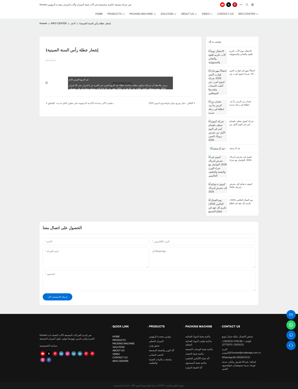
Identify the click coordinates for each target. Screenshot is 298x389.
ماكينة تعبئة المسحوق (196, 363)
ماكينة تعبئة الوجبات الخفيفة (199, 349)
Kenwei (43, 23)
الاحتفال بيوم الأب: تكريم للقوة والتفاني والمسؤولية (241, 52)
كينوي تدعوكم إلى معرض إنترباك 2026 (240, 185)
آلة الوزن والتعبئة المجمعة (161, 350)
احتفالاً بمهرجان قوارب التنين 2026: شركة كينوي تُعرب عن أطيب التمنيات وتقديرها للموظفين (242, 72)
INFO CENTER (59, 23)
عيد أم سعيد (234, 148)
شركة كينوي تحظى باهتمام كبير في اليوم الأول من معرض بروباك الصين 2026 (241, 123)
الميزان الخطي (156, 341)
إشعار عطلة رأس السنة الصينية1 (95, 23)
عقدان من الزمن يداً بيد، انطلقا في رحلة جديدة (240, 103)
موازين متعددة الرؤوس (160, 336)
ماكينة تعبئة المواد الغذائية (197, 336)
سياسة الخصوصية (48, 345)
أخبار (73, 23)
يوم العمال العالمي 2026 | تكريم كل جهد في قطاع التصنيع (241, 202)
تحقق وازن (154, 345)
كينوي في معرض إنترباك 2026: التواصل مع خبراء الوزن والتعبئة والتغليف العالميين (240, 159)
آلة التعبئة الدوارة (193, 367)
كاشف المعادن (156, 354)
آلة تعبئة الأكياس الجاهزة (197, 358)
